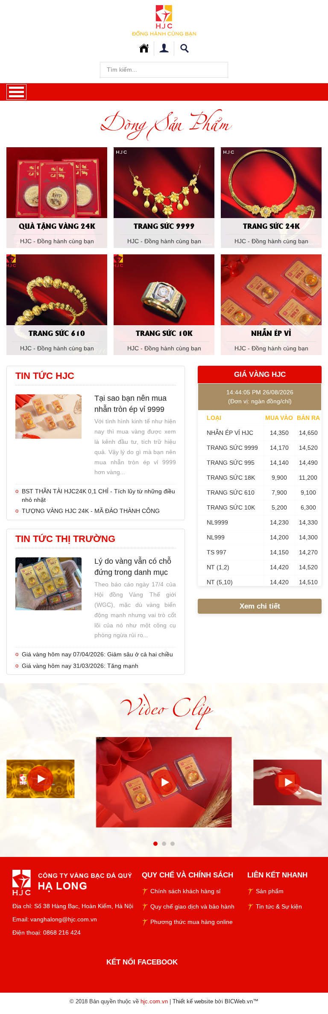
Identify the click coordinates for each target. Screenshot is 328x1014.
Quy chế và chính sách (187, 875)
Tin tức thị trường (65, 538)
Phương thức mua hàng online (191, 921)
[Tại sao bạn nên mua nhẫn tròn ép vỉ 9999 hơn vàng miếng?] (48, 416)
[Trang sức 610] (56, 304)
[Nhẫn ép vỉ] (271, 304)
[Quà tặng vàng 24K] (56, 197)
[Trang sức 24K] (271, 197)
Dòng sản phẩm (164, 123)
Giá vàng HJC (260, 374)
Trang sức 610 (57, 333)
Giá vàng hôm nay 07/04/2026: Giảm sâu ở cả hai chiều (97, 654)
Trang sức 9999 (164, 225)
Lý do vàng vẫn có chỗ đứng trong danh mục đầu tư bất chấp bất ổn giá (133, 567)
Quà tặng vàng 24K (57, 225)
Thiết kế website (193, 1001)
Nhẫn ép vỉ (271, 333)
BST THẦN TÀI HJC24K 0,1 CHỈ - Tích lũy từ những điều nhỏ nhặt (98, 495)
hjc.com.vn (154, 1001)
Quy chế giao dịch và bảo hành (192, 906)
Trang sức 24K (271, 225)
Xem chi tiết (260, 606)
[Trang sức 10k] (164, 304)
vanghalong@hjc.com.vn (63, 919)
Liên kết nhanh (277, 875)
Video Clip (164, 708)
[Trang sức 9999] (164, 197)
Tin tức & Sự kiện (279, 906)
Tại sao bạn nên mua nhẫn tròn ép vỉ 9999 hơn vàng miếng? (130, 404)
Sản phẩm (270, 891)
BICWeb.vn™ (241, 1001)
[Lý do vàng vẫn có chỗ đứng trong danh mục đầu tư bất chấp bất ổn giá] (48, 583)
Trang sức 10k (164, 333)
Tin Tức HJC (44, 375)
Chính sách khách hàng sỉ (185, 891)
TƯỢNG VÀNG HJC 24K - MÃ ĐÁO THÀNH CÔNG (91, 510)
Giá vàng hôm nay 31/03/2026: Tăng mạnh (80, 665)
